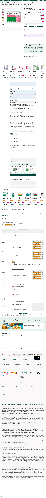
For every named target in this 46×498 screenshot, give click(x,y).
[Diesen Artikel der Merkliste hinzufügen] (43, 26)
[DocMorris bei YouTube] (32, 372)
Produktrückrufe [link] (3, 394)
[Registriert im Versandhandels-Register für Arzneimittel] (25, 373)
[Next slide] (42, 71)
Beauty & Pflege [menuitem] (15, 4)
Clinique (32, 383)
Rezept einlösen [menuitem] (29, 4)
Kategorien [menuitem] (3, 4)
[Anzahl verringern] (24, 26)
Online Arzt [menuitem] (22, 4)
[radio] (24, 14)
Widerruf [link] (12, 404)
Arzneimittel (17, 383)
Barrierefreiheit (3, 398)
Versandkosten (3, 390)
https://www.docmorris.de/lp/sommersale (26, 416)
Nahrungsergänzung (13, 6)
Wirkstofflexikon (18, 387)
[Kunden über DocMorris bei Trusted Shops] (40, 373)
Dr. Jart (31, 387)
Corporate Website (4, 404)
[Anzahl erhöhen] (26, 26)
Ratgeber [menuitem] (25, 4)
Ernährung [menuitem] (19, 4)
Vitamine (17, 6)
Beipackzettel (12, 95)
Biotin (19, 6)
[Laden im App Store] (39, 357)
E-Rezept (3, 386)
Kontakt (28, 404)
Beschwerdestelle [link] (4, 393)
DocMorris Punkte (4, 397)
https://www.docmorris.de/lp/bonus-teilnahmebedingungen (26, 432)
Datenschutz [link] (15, 404)
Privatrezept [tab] (39, 12)
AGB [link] (9, 404)
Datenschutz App (19, 404)
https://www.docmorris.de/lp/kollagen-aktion (26, 467)
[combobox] (22, 2)
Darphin (32, 386)
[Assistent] (1, 496)
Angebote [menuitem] (7, 4)
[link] (20, 377)
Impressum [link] (31, 404)
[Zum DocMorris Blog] (28, 372)
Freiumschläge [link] (3, 387)
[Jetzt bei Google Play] (39, 359)
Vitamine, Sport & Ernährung (7, 6)
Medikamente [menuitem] (10, 4)
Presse (8, 404)
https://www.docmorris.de (39, 417)
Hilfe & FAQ (3, 391)
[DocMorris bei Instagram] (31, 372)
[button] (32, 51)
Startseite (3, 6)
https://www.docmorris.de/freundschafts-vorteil (15, 423)
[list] (3, 16)
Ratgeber (17, 386)
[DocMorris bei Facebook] (30, 372)
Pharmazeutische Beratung (5, 383)
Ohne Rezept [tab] (28, 12)
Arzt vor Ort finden (40, 51)
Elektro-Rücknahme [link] (24, 404)
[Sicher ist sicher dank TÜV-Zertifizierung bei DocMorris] (20, 372)
